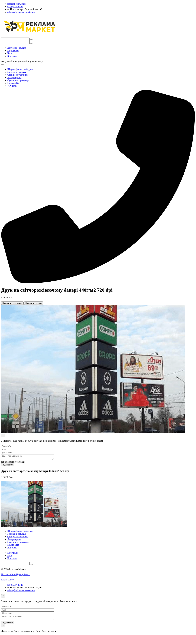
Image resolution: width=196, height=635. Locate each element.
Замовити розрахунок (12, 303)
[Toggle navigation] (2, 64)
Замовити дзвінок (33, 303)
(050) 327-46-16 (15, 585)
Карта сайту (7, 579)
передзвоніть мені (16, 3)
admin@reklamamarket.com (21, 590)
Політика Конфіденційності (15, 574)
